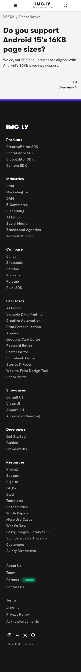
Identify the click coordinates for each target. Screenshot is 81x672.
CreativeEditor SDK (22, 146)
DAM (10, 198)
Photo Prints (16, 377)
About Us (13, 565)
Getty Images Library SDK (27, 532)
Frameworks (16, 449)
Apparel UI (15, 410)
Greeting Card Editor (23, 339)
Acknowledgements (22, 621)
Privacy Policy (17, 614)
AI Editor (13, 217)
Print (10, 186)
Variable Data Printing (24, 314)
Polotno (12, 281)
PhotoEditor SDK (20, 153)
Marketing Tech (19, 192)
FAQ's (11, 488)
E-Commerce (17, 204)
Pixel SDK (14, 287)
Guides (12, 442)
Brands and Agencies (23, 229)
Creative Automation (23, 320)
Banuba (12, 269)
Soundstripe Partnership (26, 538)
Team (10, 572)
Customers (15, 544)
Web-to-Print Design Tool (27, 370)
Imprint (12, 607)
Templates (15, 500)
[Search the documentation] (65, 5)
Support (13, 475)
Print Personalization (23, 327)
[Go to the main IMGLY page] (42, 3)
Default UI (14, 397)
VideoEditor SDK (20, 159)
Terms (11, 600)
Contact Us (15, 587)
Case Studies (17, 507)
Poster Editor (17, 352)
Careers (12, 579)
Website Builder (19, 236)
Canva (11, 256)
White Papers (17, 513)
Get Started (16, 436)
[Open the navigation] (15, 5)
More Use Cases (19, 519)
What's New (16, 525)
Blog (10, 494)
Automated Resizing (23, 416)
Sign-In (12, 482)
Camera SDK (16, 165)
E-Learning (15, 211)
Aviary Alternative (21, 550)
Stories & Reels (19, 364)
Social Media (16, 223)
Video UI (13, 403)
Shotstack (14, 262)
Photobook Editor (20, 358)
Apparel (12, 333)
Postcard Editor (19, 345)
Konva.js (13, 275)
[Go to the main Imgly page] (17, 126)
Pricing (12, 469)
